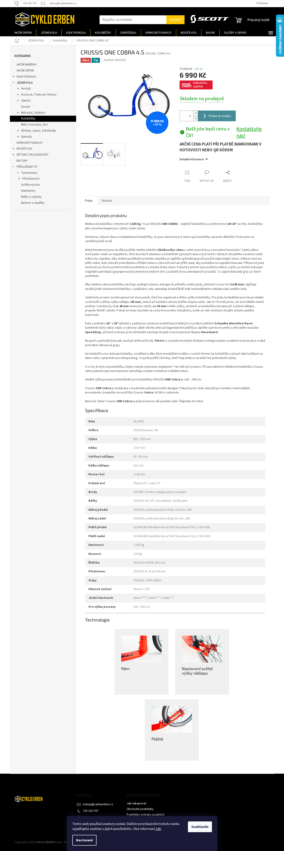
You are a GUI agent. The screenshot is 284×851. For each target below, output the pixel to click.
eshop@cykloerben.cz (98, 804)
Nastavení (84, 840)
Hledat (175, 20)
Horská (26, 88)
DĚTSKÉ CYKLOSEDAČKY (32, 154)
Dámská (26, 137)
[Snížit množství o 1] (195, 118)
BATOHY (22, 160)
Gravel (25, 106)
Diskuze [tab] (107, 200)
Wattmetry (28, 191)
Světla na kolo (30, 184)
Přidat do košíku (220, 116)
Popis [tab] (89, 200)
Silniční (25, 100)
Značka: (114, 60)
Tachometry (29, 173)
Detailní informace (192, 159)
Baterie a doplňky (33, 203)
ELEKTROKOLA (26, 76)
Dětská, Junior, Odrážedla (38, 130)
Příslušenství (31, 178)
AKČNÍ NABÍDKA (27, 64)
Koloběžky (28, 118)
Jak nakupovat (136, 803)
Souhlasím (200, 826)
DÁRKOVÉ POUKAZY (30, 143)
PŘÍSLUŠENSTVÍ (27, 167)
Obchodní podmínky (140, 809)
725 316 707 (90, 811)
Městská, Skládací (33, 113)
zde (158, 828)
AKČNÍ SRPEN (25, 70)
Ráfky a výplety (31, 197)
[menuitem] (23, 32)
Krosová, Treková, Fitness (39, 94)
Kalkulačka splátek (200, 85)
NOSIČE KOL (25, 148)
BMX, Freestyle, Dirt (34, 124)
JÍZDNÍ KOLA (25, 82)
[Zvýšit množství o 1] (195, 113)
